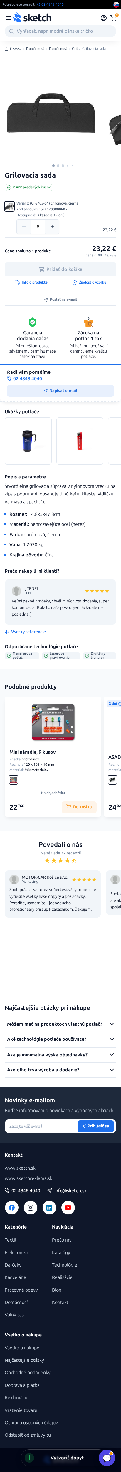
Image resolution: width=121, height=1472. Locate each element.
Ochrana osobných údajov (31, 1422)
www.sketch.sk (20, 1168)
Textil (10, 1240)
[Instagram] (30, 1208)
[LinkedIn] (49, 1208)
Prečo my (62, 1240)
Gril (75, 49)
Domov (15, 49)
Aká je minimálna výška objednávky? (47, 1055)
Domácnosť (35, 49)
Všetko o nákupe (22, 1348)
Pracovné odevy (21, 1290)
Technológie (64, 1265)
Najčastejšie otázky (24, 1360)
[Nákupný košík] (113, 18)
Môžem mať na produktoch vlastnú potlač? (54, 1024)
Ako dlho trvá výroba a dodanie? (43, 1070)
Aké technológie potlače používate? (46, 1039)
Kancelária (15, 1277)
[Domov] (32, 18)
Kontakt (60, 1302)
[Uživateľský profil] (104, 18)
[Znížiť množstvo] (24, 227)
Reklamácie (16, 1397)
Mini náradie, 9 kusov (32, 752)
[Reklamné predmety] (8, 18)
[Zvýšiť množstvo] (52, 227)
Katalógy (61, 1252)
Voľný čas (14, 1315)
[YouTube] (68, 1208)
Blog (56, 1290)
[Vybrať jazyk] (116, 4)
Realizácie (62, 1277)
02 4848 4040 (25, 1190)
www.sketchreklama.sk (28, 1178)
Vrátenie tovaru (21, 1410)
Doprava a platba (22, 1385)
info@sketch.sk (70, 1190)
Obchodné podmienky (28, 1372)
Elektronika (16, 1252)
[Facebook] (12, 1208)
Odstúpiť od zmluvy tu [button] (28, 1435)
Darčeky (13, 1265)
